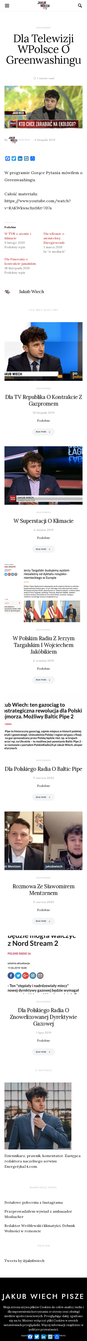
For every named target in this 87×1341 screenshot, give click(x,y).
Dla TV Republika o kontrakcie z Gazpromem (43, 400)
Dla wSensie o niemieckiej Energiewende (55, 238)
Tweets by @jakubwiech (24, 1260)
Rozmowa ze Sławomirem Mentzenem (43, 890)
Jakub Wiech (24, 140)
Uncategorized (43, 28)
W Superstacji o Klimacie (43, 520)
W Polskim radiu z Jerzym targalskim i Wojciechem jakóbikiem (43, 645)
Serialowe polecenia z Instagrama (33, 1202)
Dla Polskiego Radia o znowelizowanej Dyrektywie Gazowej (43, 1017)
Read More (41, 432)
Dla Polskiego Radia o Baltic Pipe (43, 768)
